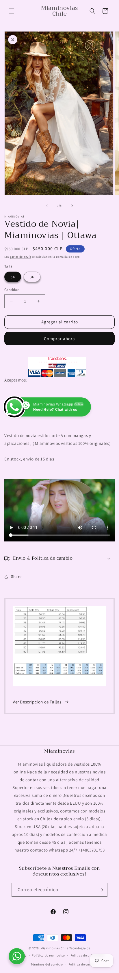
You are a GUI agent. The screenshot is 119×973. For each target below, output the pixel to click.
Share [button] (16, 576)
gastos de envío (20, 257)
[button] (11, 11)
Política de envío (81, 964)
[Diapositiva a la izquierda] (46, 205)
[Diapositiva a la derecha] (72, 205)
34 (12, 276)
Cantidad (11, 289)
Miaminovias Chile (54, 948)
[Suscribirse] (100, 890)
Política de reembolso (48, 955)
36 (32, 276)
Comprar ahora (59, 338)
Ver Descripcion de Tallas (37, 702)
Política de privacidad (87, 955)
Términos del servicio (47, 964)
